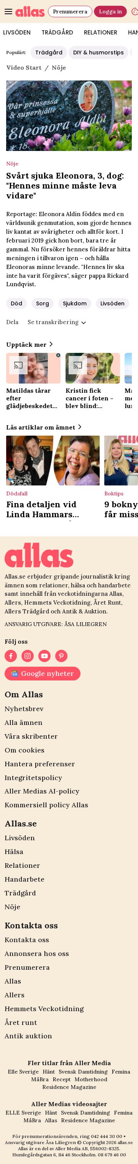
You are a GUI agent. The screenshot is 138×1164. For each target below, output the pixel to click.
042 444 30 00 (106, 1136)
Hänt (49, 1071)
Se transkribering (53, 322)
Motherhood (90, 1079)
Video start (23, 67)
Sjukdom (75, 303)
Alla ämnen (24, 722)
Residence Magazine (69, 1087)
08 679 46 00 (112, 1154)
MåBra (40, 1079)
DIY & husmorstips (98, 52)
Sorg (42, 303)
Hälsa (14, 851)
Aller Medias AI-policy (42, 791)
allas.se (125, 1142)
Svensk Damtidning (83, 1071)
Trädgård (57, 32)
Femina (121, 1071)
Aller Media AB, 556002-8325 (87, 1148)
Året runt (21, 1022)
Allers (15, 994)
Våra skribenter (31, 736)
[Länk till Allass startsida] (30, 11)
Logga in (110, 11)
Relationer (100, 32)
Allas (13, 981)
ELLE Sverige (23, 1112)
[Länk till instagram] (27, 656)
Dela (12, 322)
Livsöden (112, 303)
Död (16, 303)
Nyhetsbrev (24, 708)
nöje (59, 67)
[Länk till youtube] (44, 656)
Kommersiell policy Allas (46, 804)
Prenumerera (70, 11)
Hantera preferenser (40, 763)
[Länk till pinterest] (61, 656)
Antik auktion (28, 1035)
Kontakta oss (27, 939)
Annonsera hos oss (37, 953)
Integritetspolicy (33, 777)
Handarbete (24, 879)
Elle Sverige (23, 1071)
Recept (62, 1079)
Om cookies (24, 750)
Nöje (12, 906)
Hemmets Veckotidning (44, 1008)
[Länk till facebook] (11, 656)
